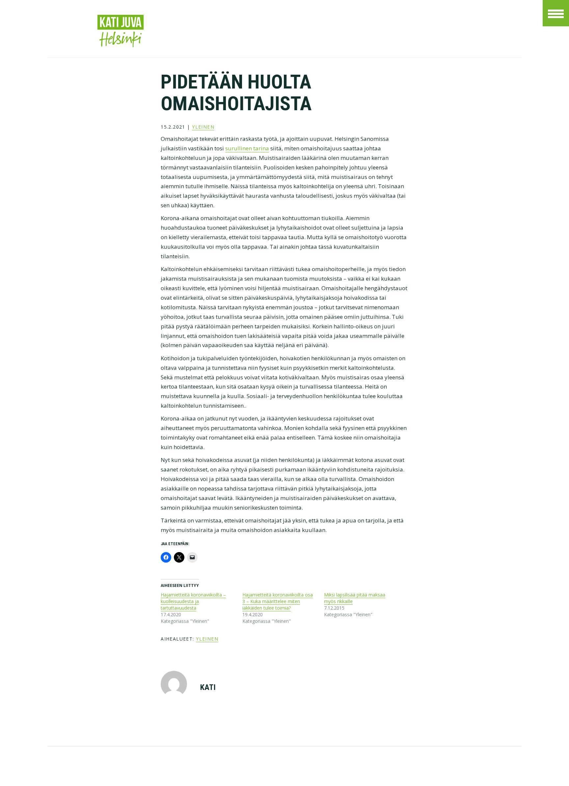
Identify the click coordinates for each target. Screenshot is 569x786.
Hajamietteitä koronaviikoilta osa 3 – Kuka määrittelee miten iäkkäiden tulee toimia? (277, 601)
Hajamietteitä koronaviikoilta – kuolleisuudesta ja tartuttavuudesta (193, 601)
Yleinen (203, 127)
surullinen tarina (247, 148)
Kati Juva (187, 31)
